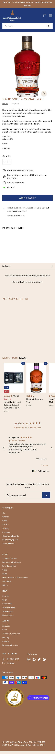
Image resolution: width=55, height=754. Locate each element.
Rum (4, 520)
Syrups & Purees (9, 558)
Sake (4, 570)
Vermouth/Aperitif (10, 540)
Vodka (5, 524)
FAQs (4, 600)
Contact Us (7, 603)
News (4, 630)
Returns (5, 641)
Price (4, 143)
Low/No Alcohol (9, 566)
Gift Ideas (6, 581)
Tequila (5, 528)
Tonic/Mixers (8, 543)
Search (5, 596)
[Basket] (44, 15)
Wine (4, 573)
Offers (5, 585)
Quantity (7, 156)
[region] (27, 448)
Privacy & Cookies (10, 645)
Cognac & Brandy (10, 536)
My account (7, 615)
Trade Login (7, 611)
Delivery (6, 266)
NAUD (5, 103)
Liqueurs (6, 532)
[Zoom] (44, 93)
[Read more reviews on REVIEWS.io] (40, 471)
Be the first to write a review (27, 281)
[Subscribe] (46, 495)
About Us (6, 626)
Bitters (5, 554)
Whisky (5, 517)
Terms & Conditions (11, 633)
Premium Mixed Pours (11, 562)
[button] (27, 281)
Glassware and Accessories (15, 577)
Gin (4, 513)
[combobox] (27, 26)
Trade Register (9, 607)
